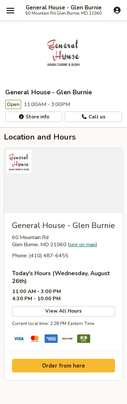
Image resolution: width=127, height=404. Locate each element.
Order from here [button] (63, 366)
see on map (82, 244)
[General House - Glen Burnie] (63, 180)
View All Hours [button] (63, 311)
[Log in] (117, 10)
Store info (36, 117)
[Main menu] (10, 10)
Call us (96, 117)
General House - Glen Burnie (64, 8)
